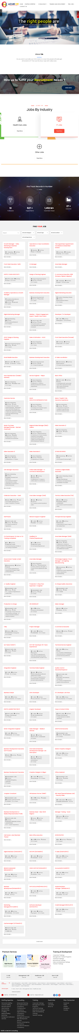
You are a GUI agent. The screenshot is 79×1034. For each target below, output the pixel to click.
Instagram (66, 1008)
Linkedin (65, 1006)
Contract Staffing (6, 1005)
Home (21, 4)
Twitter (65, 1005)
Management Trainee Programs (62, 957)
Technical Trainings (58, 958)
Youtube (65, 1010)
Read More (20, 131)
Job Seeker (51, 1005)
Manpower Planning (22, 1003)
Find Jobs (71, 4)
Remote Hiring (5, 1010)
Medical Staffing (6, 1013)
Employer (50, 1003)
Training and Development (57, 4)
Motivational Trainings (59, 960)
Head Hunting (5, 1008)
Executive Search (6, 1006)
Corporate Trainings (58, 955)
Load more (39, 941)
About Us (50, 1006)
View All (8, 977)
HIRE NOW (68, 88)
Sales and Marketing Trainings (61, 962)
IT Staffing (4, 1012)
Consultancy (42, 4)
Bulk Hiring (4, 1015)
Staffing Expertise (30, 4)
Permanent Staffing (7, 1003)
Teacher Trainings (58, 964)
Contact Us (23, 6)
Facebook (66, 1003)
